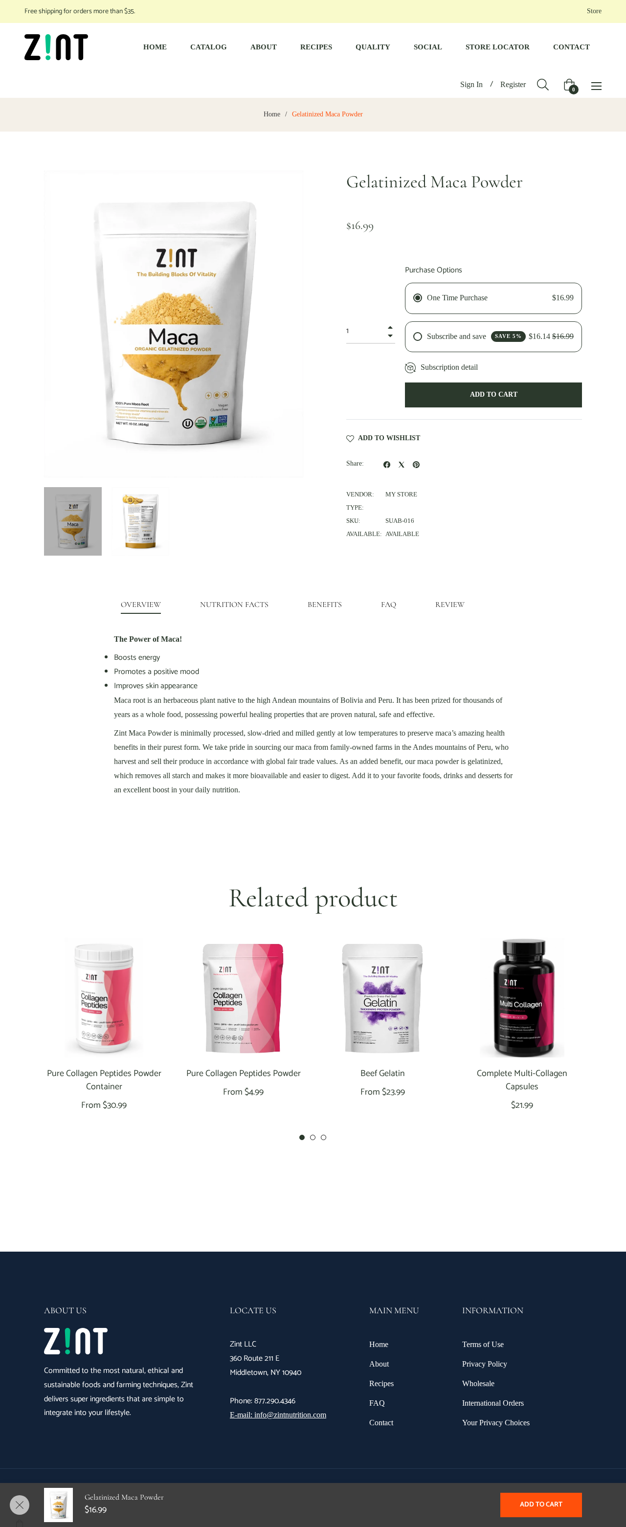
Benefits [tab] (325, 604)
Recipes (381, 1383)
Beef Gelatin (382, 1073)
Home (272, 114)
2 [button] (312, 1137)
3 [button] (323, 1137)
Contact (381, 1422)
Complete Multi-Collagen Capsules (522, 1080)
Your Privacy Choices (496, 1422)
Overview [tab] (141, 604)
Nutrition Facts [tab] (234, 604)
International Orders (493, 1403)
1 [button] (302, 1137)
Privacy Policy (484, 1364)
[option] (104, 1040)
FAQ (377, 1403)
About (379, 1364)
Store (594, 11)
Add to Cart (541, 1504)
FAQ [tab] (388, 604)
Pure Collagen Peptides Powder (243, 1073)
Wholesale (478, 1383)
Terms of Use (483, 1344)
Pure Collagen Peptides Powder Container (104, 1080)
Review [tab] (451, 604)
